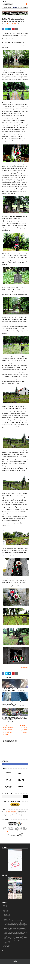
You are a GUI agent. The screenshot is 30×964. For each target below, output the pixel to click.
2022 (4, 907)
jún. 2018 (6, 942)
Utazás (10, 25)
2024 (4, 905)
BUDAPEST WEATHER (15, 773)
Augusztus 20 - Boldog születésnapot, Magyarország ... (15, 929)
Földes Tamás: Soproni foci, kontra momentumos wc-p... (16, 932)
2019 (4, 911)
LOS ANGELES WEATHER (15, 786)
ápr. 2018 (6, 945)
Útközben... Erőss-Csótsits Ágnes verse (12, 931)
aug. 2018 (6, 919)
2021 (4, 909)
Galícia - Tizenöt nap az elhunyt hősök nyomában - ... (15, 922)
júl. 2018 (6, 941)
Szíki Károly (4, 955)
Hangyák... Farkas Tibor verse (10, 934)
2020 (4, 910)
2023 (4, 906)
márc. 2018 (6, 946)
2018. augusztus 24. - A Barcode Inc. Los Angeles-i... (15, 927)
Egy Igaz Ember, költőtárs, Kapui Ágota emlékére (14, 940)
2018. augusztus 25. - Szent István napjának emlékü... (15, 925)
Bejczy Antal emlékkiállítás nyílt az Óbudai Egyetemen (15, 936)
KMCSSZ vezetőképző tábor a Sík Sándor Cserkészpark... (16, 924)
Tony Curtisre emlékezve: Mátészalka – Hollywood (14, 923)
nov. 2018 (6, 915)
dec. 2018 (6, 914)
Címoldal (12, 963)
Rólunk (17, 963)
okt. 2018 (6, 916)
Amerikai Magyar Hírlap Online (9, 811)
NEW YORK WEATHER (15, 780)
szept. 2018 (6, 918)
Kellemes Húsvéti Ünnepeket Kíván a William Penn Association (16, 7)
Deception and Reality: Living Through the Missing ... (15, 920)
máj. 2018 (6, 943)
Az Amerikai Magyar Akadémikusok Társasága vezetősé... (16, 937)
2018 (4, 912)
